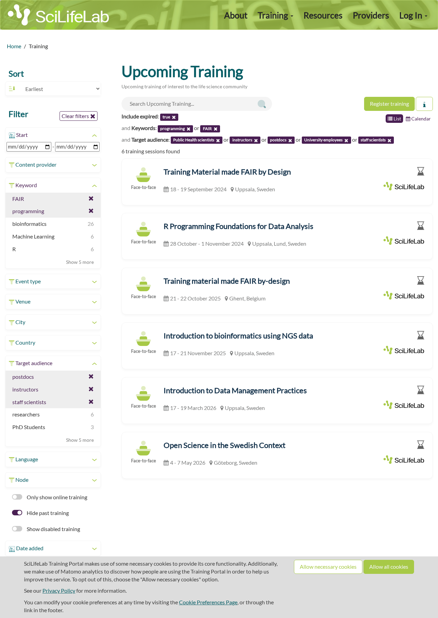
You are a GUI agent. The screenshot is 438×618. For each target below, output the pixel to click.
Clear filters (76, 116)
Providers (371, 15)
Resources (323, 15)
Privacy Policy (58, 590)
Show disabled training (53, 529)
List (396, 118)
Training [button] (274, 15)
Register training (389, 103)
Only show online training (56, 497)
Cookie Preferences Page (208, 602)
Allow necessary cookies (328, 566)
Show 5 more (80, 262)
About (235, 15)
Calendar (420, 118)
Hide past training (47, 513)
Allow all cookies (388, 566)
